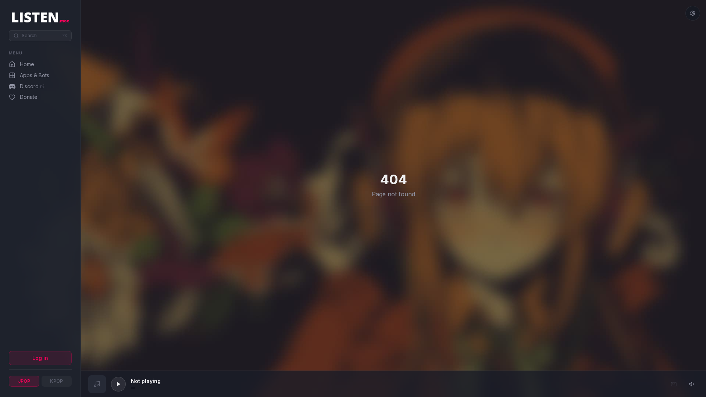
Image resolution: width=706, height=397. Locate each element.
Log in (40, 358)
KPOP (56, 381)
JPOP (24, 381)
